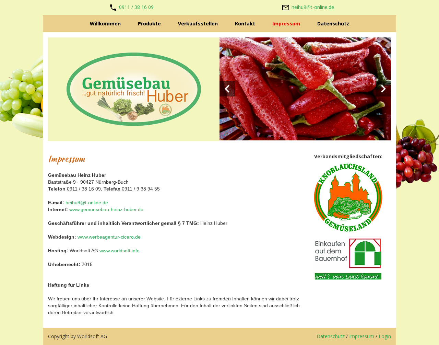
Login (385, 336)
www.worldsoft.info (119, 250)
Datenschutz (331, 336)
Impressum (361, 336)
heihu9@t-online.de (313, 7)
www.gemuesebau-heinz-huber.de (106, 209)
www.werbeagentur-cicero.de (109, 237)
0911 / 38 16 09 (136, 7)
